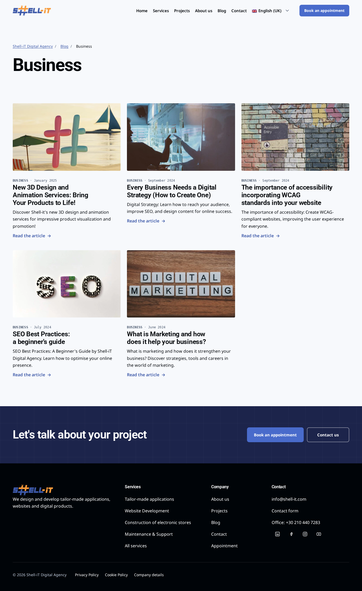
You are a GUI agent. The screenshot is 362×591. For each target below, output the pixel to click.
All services (136, 546)
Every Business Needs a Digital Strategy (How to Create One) (172, 191)
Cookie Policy (116, 574)
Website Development (147, 511)
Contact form (285, 511)
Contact (239, 10)
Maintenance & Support (149, 534)
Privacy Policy (87, 574)
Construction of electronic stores (158, 522)
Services (161, 10)
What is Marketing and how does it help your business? (166, 338)
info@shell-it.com (289, 499)
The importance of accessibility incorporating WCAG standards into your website (287, 195)
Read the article (32, 235)
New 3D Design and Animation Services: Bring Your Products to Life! (50, 195)
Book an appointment (324, 10)
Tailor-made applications (149, 499)
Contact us (328, 434)
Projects (182, 10)
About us (203, 10)
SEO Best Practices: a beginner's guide (41, 338)
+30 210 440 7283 (296, 522)
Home (142, 10)
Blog (222, 10)
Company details (149, 574)
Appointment (224, 546)
